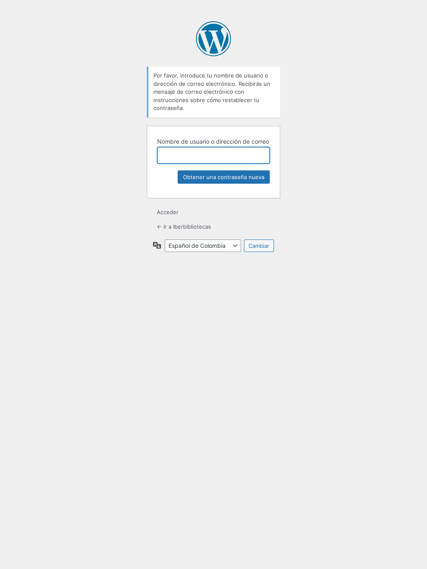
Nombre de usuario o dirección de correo (213, 141)
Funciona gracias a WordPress (213, 38)
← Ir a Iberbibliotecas (184, 226)
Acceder (167, 212)
